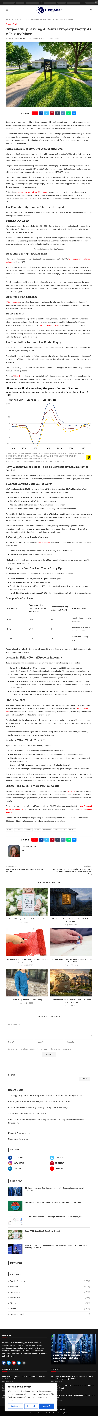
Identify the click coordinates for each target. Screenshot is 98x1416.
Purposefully (60, 830)
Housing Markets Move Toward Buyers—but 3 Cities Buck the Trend (39, 1101)
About (40, 1413)
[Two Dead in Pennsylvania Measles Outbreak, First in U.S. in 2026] (71, 942)
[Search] (91, 10)
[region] (31, 1397)
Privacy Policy (63, 1413)
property (47, 830)
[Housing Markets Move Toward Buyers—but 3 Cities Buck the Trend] (15, 1206)
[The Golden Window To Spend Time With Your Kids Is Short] (71, 902)
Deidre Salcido (19, 38)
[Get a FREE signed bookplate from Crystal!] (27, 902)
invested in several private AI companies (32, 192)
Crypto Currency (50, 1281)
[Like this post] (35, 113)
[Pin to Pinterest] (52, 113)
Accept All (47, 1406)
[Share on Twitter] (46, 113)
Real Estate (50, 1298)
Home (8, 19)
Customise (15, 1406)
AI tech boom (18, 376)
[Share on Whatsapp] (68, 113)
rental (71, 830)
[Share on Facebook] (41, 113)
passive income (43, 542)
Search (11, 1075)
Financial (18, 19)
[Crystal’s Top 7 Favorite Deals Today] (27, 982)
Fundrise (71, 791)
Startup (50, 1303)
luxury (28, 830)
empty (9, 830)
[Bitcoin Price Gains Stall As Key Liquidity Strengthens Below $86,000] (15, 1220)
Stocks (50, 1309)
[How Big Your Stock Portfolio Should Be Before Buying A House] (71, 982)
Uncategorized (50, 1314)
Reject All (31, 1406)
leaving (19, 830)
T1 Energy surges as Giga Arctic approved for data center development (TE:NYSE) (45, 1095)
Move (37, 830)
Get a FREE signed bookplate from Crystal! (26, 919)
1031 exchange (13, 302)
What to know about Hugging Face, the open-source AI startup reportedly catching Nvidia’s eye (56, 1246)
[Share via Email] (74, 113)
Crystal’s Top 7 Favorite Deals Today (26, 1000)
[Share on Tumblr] (57, 113)
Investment (50, 1292)
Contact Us (50, 1413)
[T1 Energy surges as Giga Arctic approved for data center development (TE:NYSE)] (15, 1191)
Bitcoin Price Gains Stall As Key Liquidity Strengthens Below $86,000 (39, 1108)
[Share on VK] (63, 113)
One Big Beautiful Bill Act (49, 325)
